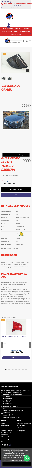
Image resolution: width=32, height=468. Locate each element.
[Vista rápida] (29, 325)
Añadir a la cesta (17, 189)
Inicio (3, 423)
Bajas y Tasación (7, 430)
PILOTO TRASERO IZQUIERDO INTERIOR (14, 336)
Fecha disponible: (6, 248)
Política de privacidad (24, 423)
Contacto (5, 434)
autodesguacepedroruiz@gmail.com (11, 8)
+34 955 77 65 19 (8, 400)
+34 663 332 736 (7, 404)
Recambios (5, 426)
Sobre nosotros (6, 432)
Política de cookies (23, 428)
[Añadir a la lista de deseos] (16, 195)
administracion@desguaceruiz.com (13, 410)
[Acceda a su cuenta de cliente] (8, 24)
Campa (4, 428)
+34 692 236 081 (19, 4)
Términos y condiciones (21, 431)
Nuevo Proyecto (6, 439)
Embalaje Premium (7, 437)
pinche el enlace (7, 460)
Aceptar (16, 464)
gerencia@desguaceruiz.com (11, 417)
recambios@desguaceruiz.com (12, 414)
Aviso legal (21, 426)
